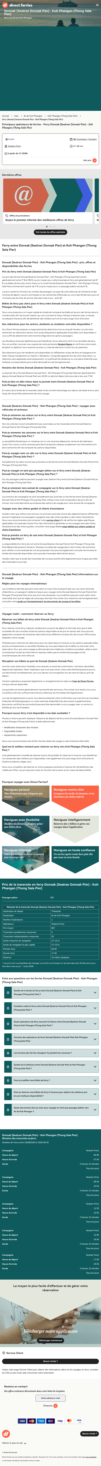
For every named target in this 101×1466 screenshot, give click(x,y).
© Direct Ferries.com (9, 1452)
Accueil (5, 116)
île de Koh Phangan (33, 116)
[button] (51, 993)
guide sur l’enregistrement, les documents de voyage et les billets (48, 601)
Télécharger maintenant (50, 1340)
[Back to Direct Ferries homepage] (17, 5)
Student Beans (65, 344)
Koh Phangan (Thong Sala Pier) (62, 116)
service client (53, 520)
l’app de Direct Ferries (83, 681)
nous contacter (90, 1457)
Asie (16, 116)
